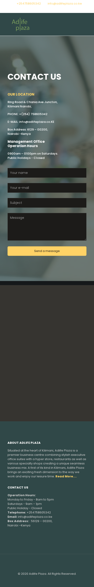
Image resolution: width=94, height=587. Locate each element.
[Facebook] (47, 9)
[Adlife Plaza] (47, 24)
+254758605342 (29, 3)
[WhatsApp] (41, 9)
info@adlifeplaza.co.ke (65, 3)
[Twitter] (53, 9)
